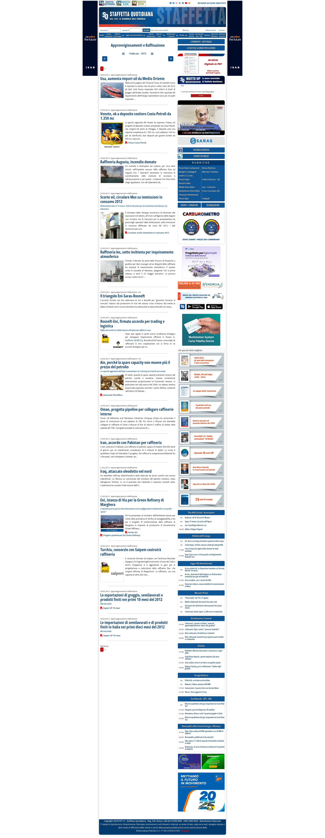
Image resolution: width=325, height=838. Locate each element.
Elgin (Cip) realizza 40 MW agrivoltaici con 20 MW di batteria (204, 732)
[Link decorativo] (190, 63)
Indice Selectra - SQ (211, 179)
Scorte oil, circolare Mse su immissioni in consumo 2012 (131, 199)
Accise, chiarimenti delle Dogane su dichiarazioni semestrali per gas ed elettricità (203, 575)
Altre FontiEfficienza (214, 35)
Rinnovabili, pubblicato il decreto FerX (199, 737)
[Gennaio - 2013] (123, 53)
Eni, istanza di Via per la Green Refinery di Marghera (132, 502)
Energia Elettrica (201, 675)
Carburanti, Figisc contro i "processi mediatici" (202, 629)
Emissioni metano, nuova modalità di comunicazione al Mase (204, 585)
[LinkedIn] (170, 3)
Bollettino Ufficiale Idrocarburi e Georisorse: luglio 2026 (203, 652)
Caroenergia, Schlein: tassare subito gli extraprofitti (204, 545)
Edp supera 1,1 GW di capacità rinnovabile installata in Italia (204, 742)
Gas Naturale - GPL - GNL (201, 698)
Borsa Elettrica (208, 168)
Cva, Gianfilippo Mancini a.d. (196, 525)
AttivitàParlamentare (151, 35)
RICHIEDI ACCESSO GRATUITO (212, 3)
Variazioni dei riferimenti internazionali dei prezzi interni (203, 607)
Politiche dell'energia (201, 536)
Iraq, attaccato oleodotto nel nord (126, 471)
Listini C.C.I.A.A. (186, 175)
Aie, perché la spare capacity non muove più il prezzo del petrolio (135, 364)
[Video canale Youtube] (186, 3)
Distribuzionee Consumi (171, 35)
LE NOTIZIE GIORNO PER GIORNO (201, 48)
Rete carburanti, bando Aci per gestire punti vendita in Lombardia (204, 638)
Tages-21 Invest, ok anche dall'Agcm (198, 521)
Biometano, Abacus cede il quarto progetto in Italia (204, 713)
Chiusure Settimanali (188, 194)
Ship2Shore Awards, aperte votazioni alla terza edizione (202, 658)
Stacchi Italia (184, 183)
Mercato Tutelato (210, 172)
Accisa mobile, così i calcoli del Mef (198, 580)
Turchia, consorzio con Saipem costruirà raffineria (130, 552)
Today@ (205, 198)
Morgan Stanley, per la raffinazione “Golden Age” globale (203, 667)
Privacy (185, 830)
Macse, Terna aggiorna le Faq (196, 692)
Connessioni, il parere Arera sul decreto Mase (202, 688)
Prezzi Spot (184, 198)
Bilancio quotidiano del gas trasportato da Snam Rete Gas (204, 705)
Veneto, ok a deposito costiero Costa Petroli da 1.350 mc (135, 116)
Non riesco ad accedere (159, 30)
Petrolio (182, 35)
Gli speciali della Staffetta (190, 350)
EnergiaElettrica (191, 35)
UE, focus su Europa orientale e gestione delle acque (204, 541)
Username (104, 30)
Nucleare (207, 35)
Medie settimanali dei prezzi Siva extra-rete (201, 602)
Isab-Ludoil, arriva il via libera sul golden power (203, 663)
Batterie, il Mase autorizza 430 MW (197, 684)
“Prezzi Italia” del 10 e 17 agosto (196, 598)
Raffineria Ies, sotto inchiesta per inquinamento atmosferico (136, 254)
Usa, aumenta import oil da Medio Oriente (132, 78)
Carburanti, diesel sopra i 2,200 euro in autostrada (203, 612)
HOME (102, 35)
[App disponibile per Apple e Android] (201, 306)
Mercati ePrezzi (159, 35)
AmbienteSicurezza (222, 35)
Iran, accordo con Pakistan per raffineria (131, 442)
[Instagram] (176, 3)
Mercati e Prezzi (201, 593)
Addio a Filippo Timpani (194, 529)
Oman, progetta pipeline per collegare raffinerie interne (136, 411)
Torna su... (104, 646)
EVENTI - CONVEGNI (189, 205)
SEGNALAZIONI (213, 205)
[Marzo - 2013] (152, 53)
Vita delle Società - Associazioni (201, 512)
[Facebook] (183, 3)
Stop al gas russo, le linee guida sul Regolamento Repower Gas (203, 555)
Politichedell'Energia (117, 35)
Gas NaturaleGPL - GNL (199, 35)
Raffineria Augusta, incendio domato (128, 161)
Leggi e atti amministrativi (134, 35)
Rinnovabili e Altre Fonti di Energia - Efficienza (201, 726)
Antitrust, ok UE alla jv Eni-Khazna (197, 517)
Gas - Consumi (208, 187)
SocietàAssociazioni (109, 35)
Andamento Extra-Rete (189, 191)
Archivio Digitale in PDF (213, 65)
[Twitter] (180, 3)
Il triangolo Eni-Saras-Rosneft (122, 295)
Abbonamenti (211, 30)
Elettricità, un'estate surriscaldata (197, 680)
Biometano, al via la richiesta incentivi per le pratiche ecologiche (204, 748)
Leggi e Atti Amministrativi (201, 563)
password (125, 30)
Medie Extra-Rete (187, 187)
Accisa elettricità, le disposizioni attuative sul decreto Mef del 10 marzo (204, 569)
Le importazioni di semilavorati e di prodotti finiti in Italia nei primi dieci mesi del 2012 (134, 625)
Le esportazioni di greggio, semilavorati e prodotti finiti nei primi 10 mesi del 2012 (131, 597)
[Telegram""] (174, 3)
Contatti (221, 30)
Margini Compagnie (188, 172)
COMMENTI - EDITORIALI (201, 41)
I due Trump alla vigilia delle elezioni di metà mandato (201, 550)
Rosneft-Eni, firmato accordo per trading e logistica (132, 323)
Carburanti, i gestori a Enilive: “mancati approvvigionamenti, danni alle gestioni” (200, 624)
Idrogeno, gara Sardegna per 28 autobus (200, 710)
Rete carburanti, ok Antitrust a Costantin (200, 633)
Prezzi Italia (184, 179)
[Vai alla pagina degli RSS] (189, 3)
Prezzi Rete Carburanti (189, 168)
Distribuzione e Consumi (201, 618)
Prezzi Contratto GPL (211, 191)
